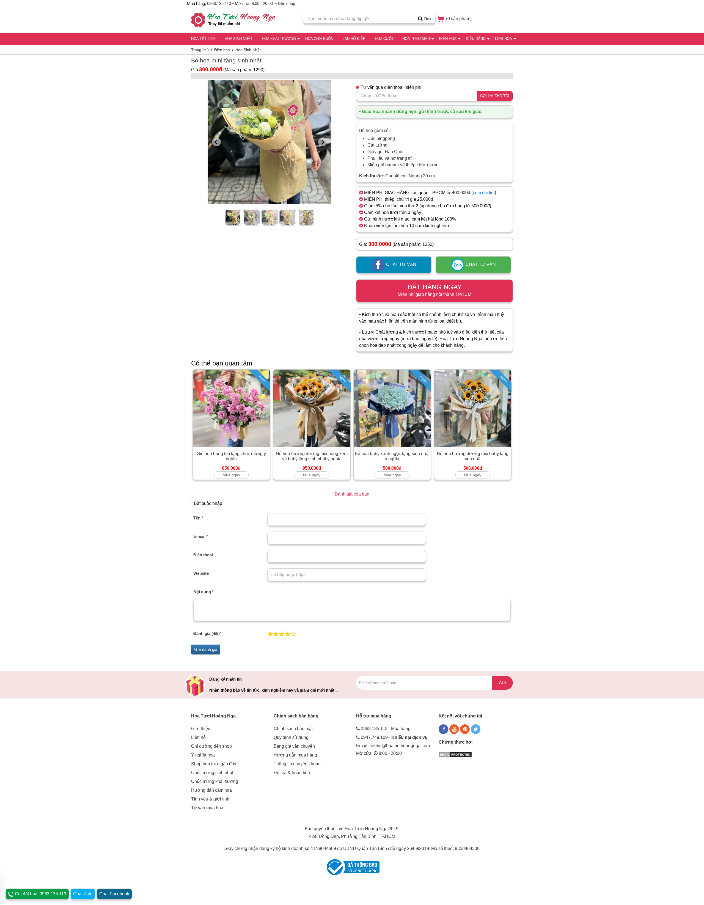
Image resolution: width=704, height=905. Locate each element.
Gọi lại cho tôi (494, 96)
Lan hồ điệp (354, 39)
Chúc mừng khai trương (214, 781)
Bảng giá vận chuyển (294, 746)
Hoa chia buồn (319, 39)
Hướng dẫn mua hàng (295, 755)
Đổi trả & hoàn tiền (292, 772)
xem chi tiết (484, 192)
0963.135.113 (219, 3)
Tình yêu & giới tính (210, 799)
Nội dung (203, 591)
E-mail (200, 536)
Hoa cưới (384, 39)
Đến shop (286, 3)
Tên (198, 518)
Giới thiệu (200, 728)
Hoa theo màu (416, 39)
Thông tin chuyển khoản (297, 763)
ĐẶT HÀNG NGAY (434, 290)
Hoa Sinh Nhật (248, 50)
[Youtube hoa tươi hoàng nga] (454, 729)
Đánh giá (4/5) (207, 633)
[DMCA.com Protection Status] (455, 754)
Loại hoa (503, 39)
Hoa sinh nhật (238, 39)
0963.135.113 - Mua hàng (386, 728)
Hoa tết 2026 (203, 39)
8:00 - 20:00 (262, 3)
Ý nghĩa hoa (203, 755)
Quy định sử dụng (291, 737)
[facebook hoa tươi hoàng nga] (443, 729)
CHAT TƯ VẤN (400, 264)
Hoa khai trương (279, 39)
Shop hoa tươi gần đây (213, 763)
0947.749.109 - (394, 737)
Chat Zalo (82, 894)
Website (201, 573)
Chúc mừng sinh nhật (212, 772)
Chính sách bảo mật (293, 728)
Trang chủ (200, 50)
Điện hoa (448, 39)
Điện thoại (203, 554)
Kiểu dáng (476, 39)
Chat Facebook (114, 894)
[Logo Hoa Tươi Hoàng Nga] (233, 20)
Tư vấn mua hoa (207, 807)
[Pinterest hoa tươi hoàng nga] (465, 729)
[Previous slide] (216, 141)
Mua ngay (231, 475)
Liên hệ (198, 737)
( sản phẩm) (458, 18)
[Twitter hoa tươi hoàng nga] (475, 729)
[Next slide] (322, 141)
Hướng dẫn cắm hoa (211, 790)
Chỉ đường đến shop (211, 746)
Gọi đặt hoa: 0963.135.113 (40, 894)
